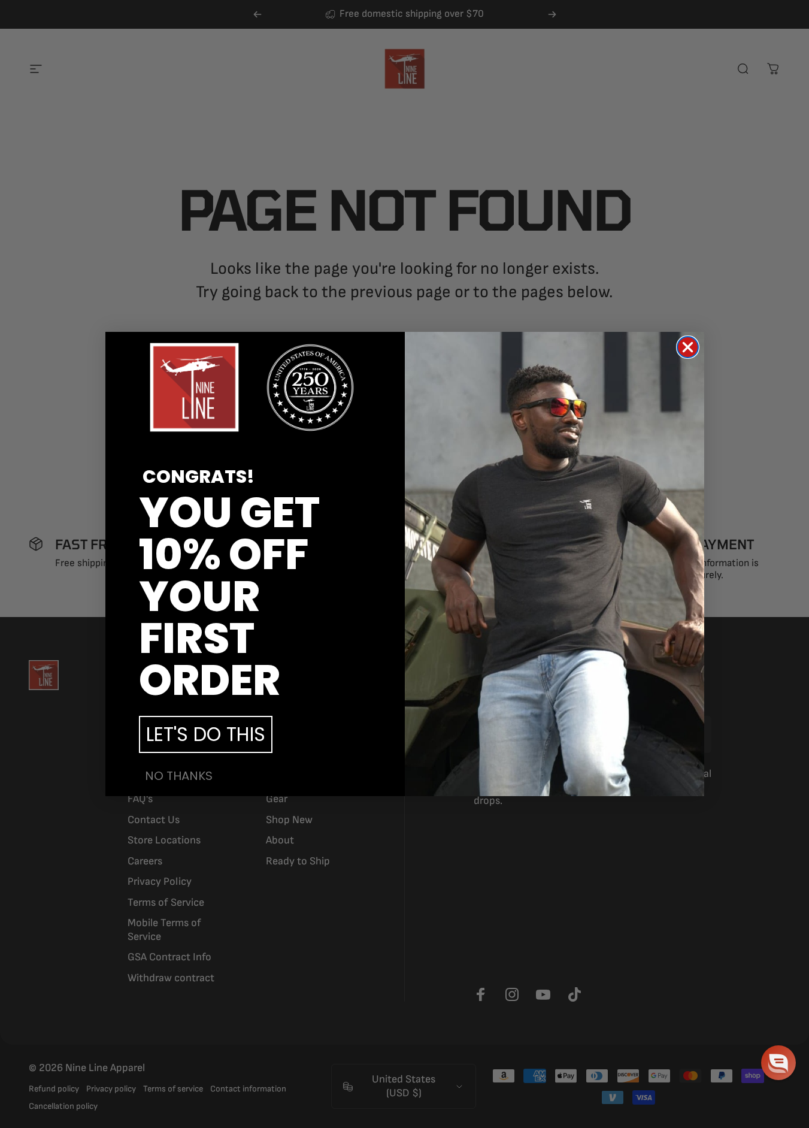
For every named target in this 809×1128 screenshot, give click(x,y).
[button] (778, 1062)
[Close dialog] (687, 347)
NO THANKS (179, 776)
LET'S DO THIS (205, 734)
